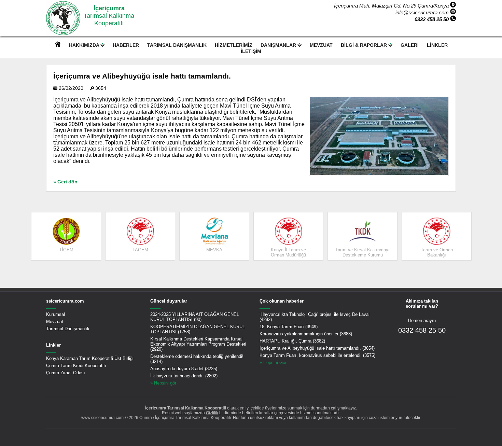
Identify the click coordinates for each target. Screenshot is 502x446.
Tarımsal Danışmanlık (67, 328)
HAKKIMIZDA (84, 45)
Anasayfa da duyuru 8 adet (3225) (183, 368)
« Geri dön (65, 181)
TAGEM (140, 249)
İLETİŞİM (251, 51)
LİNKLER (437, 45)
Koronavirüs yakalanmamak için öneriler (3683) (306, 333)
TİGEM (66, 249)
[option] (66, 236)
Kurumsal (55, 314)
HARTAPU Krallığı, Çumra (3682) (292, 341)
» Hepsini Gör (273, 362)
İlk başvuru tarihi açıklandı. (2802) (184, 375)
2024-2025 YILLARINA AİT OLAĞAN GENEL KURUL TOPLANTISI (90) (194, 317)
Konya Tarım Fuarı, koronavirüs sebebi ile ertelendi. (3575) (317, 355)
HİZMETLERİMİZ (233, 45)
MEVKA (214, 249)
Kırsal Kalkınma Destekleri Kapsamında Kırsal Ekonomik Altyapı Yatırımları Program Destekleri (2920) (198, 344)
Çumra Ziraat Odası (65, 372)
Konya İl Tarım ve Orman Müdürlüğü (288, 252)
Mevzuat (54, 321)
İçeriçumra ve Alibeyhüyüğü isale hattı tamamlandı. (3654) (317, 348)
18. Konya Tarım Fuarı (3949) (289, 326)
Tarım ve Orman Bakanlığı (437, 252)
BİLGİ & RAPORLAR (364, 45)
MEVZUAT (321, 45)
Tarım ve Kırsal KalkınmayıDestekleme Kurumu (362, 252)
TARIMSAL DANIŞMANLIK (177, 45)
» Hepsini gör (163, 383)
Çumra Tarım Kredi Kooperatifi (76, 365)
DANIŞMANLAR (279, 45)
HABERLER (126, 45)
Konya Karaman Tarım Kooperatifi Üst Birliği (90, 358)
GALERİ (410, 45)
